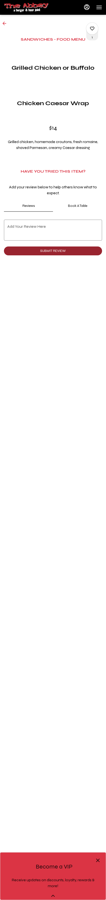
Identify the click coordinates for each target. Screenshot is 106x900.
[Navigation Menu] (99, 7)
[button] (6, 23)
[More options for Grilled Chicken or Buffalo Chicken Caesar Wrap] (92, 28)
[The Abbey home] (26, 7)
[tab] (28, 206)
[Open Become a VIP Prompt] (53, 896)
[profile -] (87, 7)
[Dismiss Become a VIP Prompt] (98, 860)
